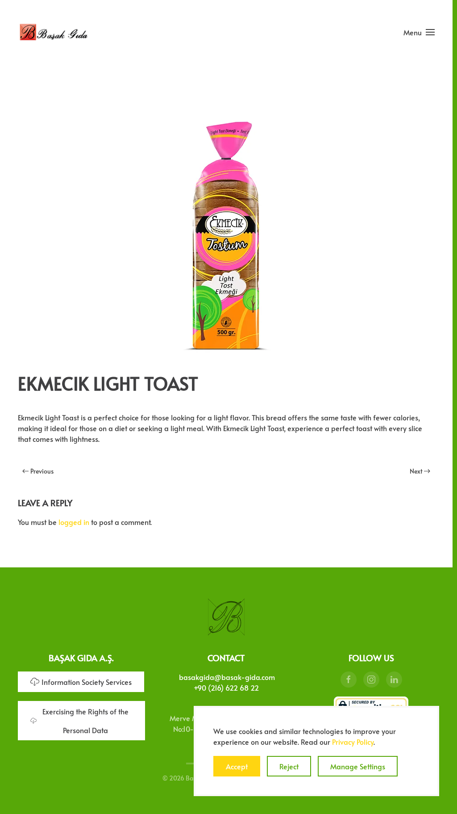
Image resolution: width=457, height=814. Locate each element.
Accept (237, 766)
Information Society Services (87, 682)
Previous (42, 471)
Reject (289, 766)
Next (416, 471)
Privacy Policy (353, 742)
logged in (73, 522)
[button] (419, 32)
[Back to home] (53, 32)
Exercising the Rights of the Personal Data (85, 720)
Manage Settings (357, 766)
